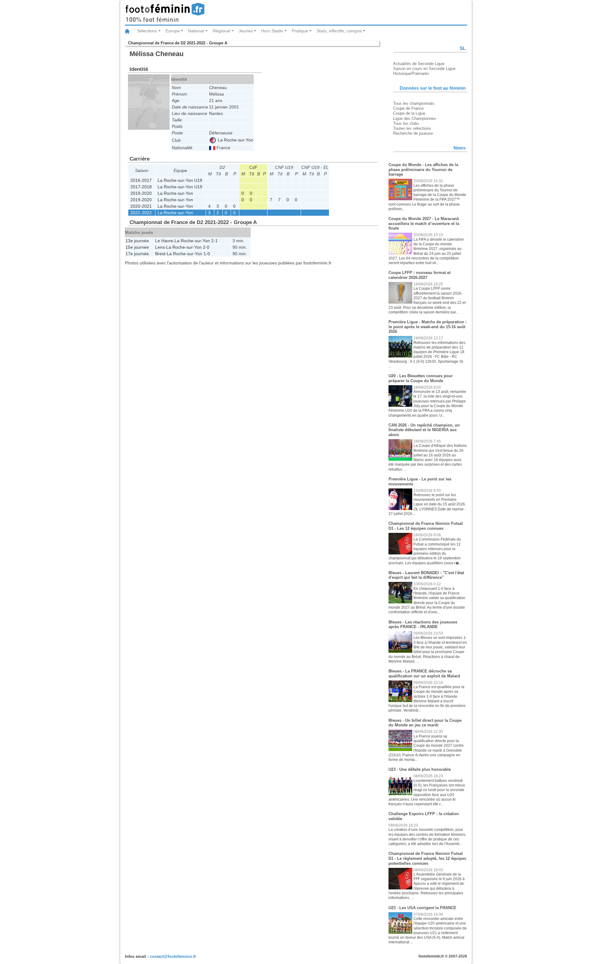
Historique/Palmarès (411, 73)
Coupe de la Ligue (409, 113)
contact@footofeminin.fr (173, 956)
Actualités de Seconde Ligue (418, 63)
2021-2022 (141, 212)
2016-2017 (141, 180)
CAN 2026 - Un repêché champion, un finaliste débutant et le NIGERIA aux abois (424, 430)
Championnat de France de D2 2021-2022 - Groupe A (177, 43)
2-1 (214, 240)
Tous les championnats (413, 103)
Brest (160, 253)
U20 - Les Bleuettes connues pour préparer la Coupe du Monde (420, 378)
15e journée (137, 247)
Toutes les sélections (412, 128)
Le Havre (164, 240)
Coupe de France (408, 108)
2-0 (206, 247)
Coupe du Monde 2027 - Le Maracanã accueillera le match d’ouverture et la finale (423, 223)
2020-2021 (141, 206)
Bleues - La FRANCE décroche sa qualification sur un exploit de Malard (424, 673)
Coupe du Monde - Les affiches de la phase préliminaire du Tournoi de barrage (423, 169)
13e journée (137, 240)
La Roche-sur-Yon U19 (180, 180)
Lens (160, 247)
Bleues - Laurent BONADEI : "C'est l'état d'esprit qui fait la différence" (426, 575)
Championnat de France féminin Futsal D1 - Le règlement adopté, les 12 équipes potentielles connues (427, 858)
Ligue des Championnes (414, 118)
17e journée (137, 253)
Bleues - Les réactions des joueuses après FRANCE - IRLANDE (422, 624)
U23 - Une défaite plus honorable (419, 769)
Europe (173, 30)
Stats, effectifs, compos (339, 30)
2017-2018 (141, 186)
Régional (221, 30)
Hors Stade (272, 30)
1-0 (207, 253)
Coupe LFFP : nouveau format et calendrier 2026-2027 (419, 275)
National (196, 30)
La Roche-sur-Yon (234, 139)
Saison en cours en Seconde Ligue (424, 68)
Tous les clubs (406, 123)
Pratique (300, 30)
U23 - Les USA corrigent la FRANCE (422, 907)
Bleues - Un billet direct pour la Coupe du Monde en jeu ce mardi (425, 723)
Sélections (147, 30)
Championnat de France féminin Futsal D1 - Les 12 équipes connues (425, 526)
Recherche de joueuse (413, 133)
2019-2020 (141, 193)
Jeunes (246, 30)
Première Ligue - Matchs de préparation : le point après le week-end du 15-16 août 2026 (427, 327)
